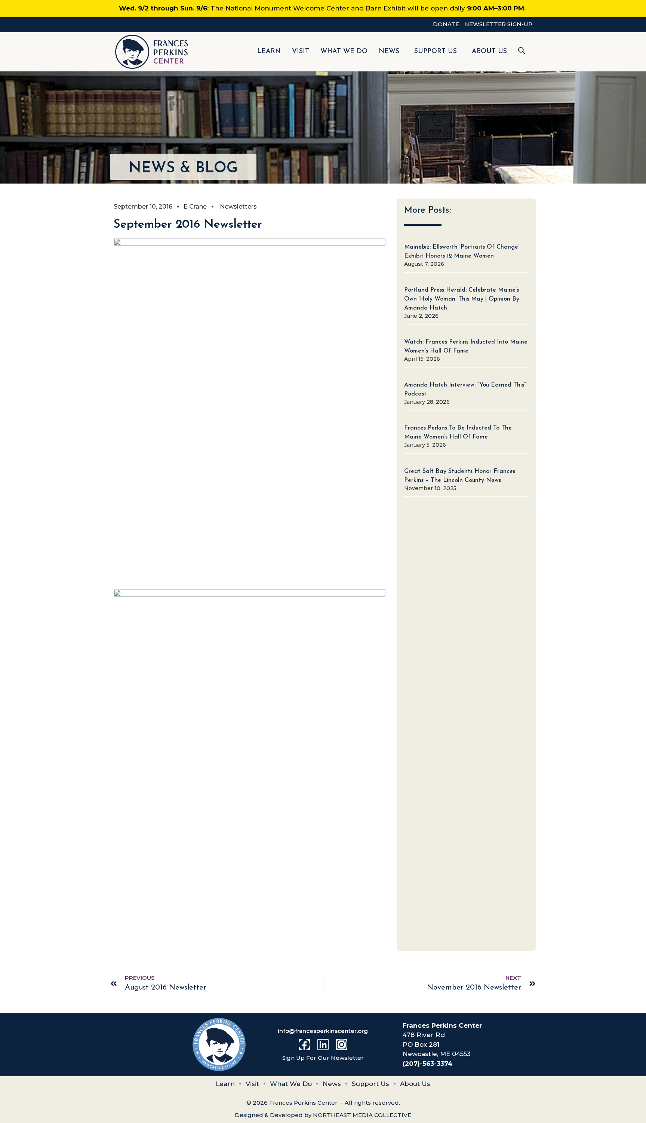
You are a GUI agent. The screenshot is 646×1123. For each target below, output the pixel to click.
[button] (521, 51)
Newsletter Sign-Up (498, 24)
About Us (489, 51)
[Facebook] (304, 1044)
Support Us (435, 51)
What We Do (343, 51)
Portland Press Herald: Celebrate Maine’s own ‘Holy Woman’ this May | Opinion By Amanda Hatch (461, 299)
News (389, 51)
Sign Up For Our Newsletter (323, 1057)
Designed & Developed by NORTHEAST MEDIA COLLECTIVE (323, 1115)
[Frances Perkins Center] (152, 51)
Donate (446, 24)
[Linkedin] (323, 1044)
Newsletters (238, 206)
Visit (300, 51)
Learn (269, 51)
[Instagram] (341, 1044)
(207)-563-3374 (427, 1063)
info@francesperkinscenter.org (323, 1030)
